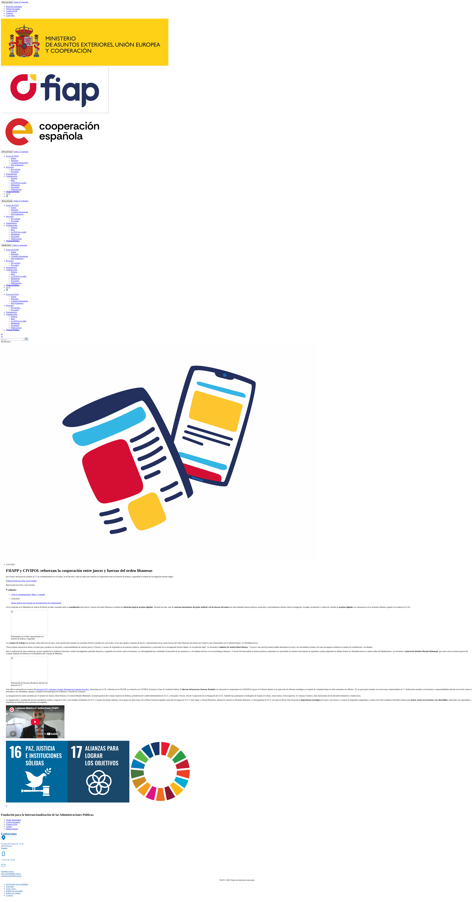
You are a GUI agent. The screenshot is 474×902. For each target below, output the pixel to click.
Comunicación (11, 176)
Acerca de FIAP (12, 156)
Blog (13, 181)
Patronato (14, 161)
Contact (9, 827)
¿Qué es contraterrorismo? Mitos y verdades (28, 594)
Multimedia (15, 185)
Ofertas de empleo (13, 9)
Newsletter (15, 187)
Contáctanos (9, 833)
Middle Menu (6, 245)
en (2, 334)
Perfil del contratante (14, 7)
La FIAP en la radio (18, 183)
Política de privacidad (14, 891)
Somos (13, 158)
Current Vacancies (13, 822)
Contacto (9, 13)
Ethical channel (12, 829)
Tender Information (13, 820)
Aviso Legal (10, 889)
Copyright (10, 886)
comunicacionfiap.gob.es (11, 876)
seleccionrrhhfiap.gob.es (11, 874)
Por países (15, 172)
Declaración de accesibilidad (17, 884)
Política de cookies (13, 893)
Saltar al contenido (21, 2)
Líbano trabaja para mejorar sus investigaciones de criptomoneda (36, 603)
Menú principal (7, 2)
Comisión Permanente (19, 163)
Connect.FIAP (11, 11)
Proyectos (10, 167)
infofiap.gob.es (7, 871)
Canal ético (10, 15)
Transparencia (11, 174)
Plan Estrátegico (17, 165)
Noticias (14, 178)
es (2, 336)
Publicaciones (16, 189)
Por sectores (15, 169)
